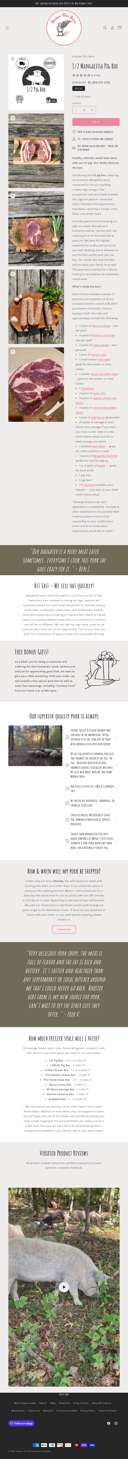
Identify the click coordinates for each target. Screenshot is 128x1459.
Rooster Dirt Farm (24, 1451)
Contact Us (64, 929)
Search (43, 1403)
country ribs (98, 354)
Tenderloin (87, 388)
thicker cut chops (103, 335)
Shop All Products (101, 1403)
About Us (48, 1410)
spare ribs (99, 393)
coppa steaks (101, 345)
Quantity (76, 103)
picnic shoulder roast (104, 374)
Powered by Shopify (41, 1451)
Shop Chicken (81, 1403)
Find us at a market (66, 1410)
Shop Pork (64, 1403)
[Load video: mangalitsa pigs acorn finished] (64, 1287)
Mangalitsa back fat (105, 455)
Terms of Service (107, 1410)
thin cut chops (101, 325)
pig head (89, 484)
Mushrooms (18, 1410)
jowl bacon (98, 417)
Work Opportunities (25, 1403)
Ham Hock (98, 446)
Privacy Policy (87, 1410)
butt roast (104, 359)
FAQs (53, 1403)
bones (102, 465)
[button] (7, 27)
